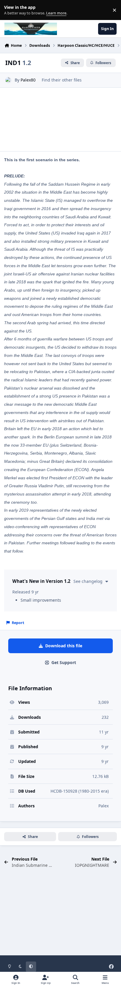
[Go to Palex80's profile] (8, 80)
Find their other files (62, 80)
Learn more (11, 10)
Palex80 (28, 80)
